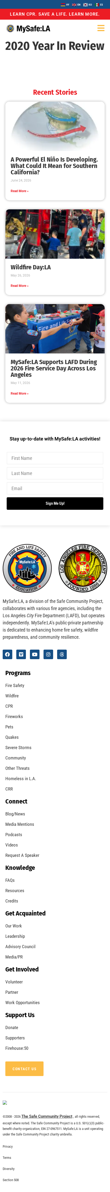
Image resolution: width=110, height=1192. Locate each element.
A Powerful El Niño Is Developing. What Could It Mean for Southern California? (54, 166)
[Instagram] (48, 654)
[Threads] (62, 654)
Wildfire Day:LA (31, 267)
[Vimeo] (21, 654)
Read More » (20, 191)
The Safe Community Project (46, 1116)
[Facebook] (7, 654)
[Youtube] (35, 654)
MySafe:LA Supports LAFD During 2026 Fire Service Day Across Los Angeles (54, 368)
